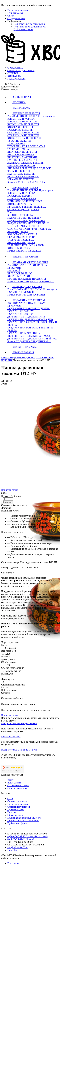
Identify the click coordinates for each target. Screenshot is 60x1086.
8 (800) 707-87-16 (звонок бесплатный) (27, 836)
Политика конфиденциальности (30, 26)
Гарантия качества (10, 736)
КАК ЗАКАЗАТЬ (16, 78)
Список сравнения (17, 788)
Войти (10, 780)
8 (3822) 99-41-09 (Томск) (20, 839)
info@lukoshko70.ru (17, 847)
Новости (11, 812)
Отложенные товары (18, 785)
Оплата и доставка (17, 801)
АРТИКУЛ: (7, 381)
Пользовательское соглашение (29, 24)
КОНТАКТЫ (14, 76)
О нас (10, 798)
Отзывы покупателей (18, 806)
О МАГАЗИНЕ (15, 67)
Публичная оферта (23, 29)
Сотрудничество (16, 18)
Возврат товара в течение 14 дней (19, 749)
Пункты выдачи (15, 13)
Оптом (10, 15)
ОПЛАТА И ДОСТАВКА (20, 70)
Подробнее (13, 850)
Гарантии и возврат (17, 10)
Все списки (13, 863)
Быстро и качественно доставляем (19, 723)
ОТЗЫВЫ (12, 73)
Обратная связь (15, 815)
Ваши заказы (14, 782)
